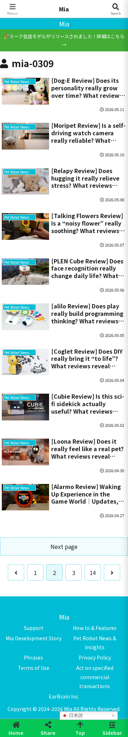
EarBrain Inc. (64, 696)
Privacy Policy (95, 657)
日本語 (75, 715)
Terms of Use (33, 667)
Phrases (33, 657)
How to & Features (95, 627)
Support (33, 627)
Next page (64, 546)
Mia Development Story (34, 638)
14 (93, 572)
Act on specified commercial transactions (94, 676)
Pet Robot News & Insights (94, 643)
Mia (64, 9)
